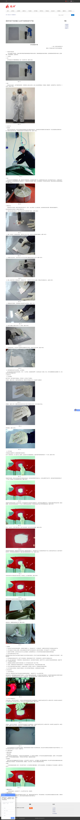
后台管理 (54, 808)
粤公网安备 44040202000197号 (39, 818)
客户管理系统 (55, 813)
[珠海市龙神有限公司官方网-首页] (11, 6)
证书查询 (54, 811)
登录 (6, 1)
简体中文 (67, 1)
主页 (6, 14)
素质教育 (66, 24)
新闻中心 (66, 28)
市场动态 (66, 25)
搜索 (73, 15)
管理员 (16, 797)
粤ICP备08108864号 (22, 818)
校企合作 (9, 14)
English (73, 1)
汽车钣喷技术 (13, 14)
